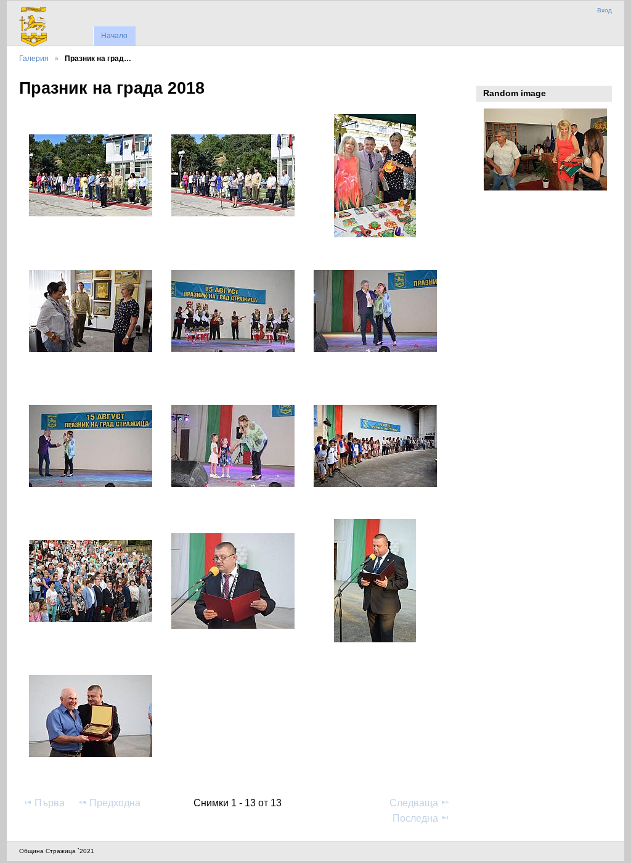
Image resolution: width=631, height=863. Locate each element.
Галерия (34, 58)
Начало (114, 35)
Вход (604, 10)
